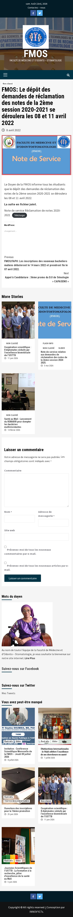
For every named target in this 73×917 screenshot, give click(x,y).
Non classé (8, 84)
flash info (48, 343)
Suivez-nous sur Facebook (20, 669)
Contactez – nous (36, 7)
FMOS (36, 54)
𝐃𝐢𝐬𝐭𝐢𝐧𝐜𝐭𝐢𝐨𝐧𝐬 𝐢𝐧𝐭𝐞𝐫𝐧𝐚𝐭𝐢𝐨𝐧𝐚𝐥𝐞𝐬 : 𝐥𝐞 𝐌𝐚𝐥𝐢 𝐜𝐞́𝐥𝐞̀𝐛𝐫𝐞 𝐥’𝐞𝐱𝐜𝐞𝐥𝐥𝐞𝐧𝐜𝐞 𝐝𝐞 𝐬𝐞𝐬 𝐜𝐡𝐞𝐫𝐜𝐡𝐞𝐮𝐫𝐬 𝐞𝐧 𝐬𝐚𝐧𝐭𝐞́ (55, 751)
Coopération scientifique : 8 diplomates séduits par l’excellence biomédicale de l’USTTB (17, 351)
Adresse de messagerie (46, 514)
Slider (61, 348)
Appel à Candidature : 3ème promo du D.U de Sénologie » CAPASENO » (37, 277)
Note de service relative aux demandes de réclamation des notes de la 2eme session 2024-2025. (54, 357)
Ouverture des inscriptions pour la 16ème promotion (18, 809)
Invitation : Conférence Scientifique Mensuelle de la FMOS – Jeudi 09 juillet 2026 (18, 752)
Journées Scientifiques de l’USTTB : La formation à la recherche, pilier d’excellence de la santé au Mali (18, 873)
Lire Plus (30, 658)
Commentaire (12, 470)
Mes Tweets (8, 693)
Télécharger (19, 215)
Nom (8, 512)
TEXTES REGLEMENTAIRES (16, 801)
